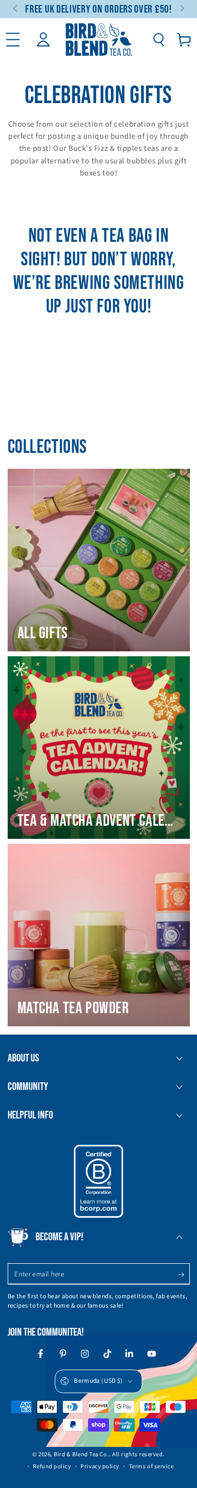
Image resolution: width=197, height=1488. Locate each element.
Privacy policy (99, 1466)
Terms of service (151, 1466)
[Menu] (13, 39)
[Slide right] (181, 9)
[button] (158, 39)
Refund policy (52, 1466)
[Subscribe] (183, 1275)
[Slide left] (16, 9)
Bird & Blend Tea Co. (81, 1454)
